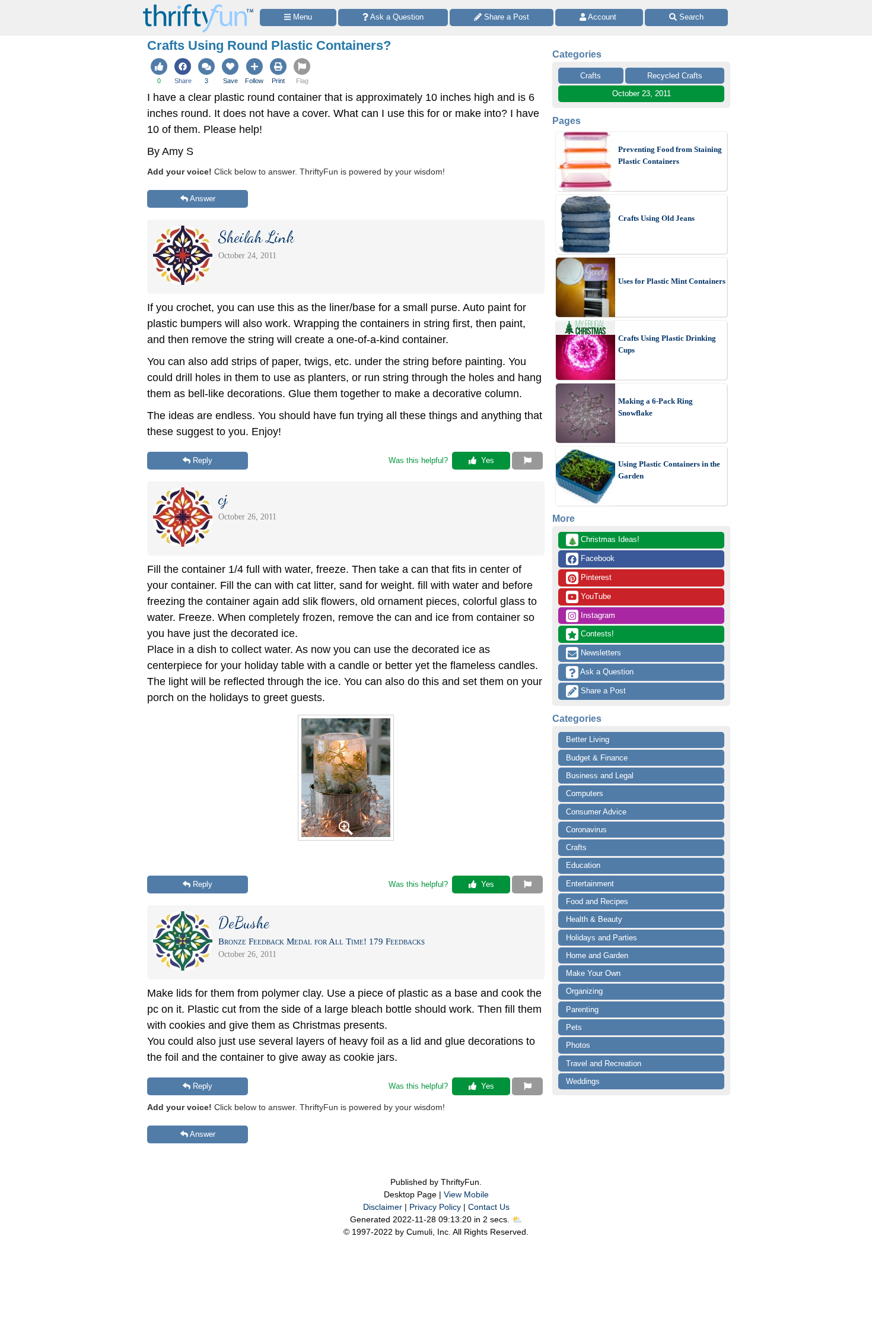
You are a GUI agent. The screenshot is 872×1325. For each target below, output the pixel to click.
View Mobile (466, 1194)
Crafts (590, 75)
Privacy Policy (435, 1207)
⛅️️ (517, 1219)
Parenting (582, 1009)
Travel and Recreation (603, 1063)
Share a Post (602, 690)
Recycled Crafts (674, 75)
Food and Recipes (597, 901)
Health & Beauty (594, 919)
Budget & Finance (597, 757)
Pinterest (595, 577)
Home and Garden (597, 955)
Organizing (584, 991)
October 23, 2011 (641, 93)
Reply (202, 460)
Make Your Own (593, 973)
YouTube (594, 596)
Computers (584, 793)
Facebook (596, 558)
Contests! (596, 633)
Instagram (596, 615)
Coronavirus (586, 829)
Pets (574, 1027)
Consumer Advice (596, 811)
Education (583, 865)
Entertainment (590, 883)
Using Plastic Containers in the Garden (669, 469)
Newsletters (599, 652)
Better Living (587, 739)
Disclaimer (382, 1207)
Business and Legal (600, 775)
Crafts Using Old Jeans (656, 218)
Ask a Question (606, 671)
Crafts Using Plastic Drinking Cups (667, 344)
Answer (202, 198)
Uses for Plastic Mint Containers (671, 281)
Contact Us (489, 1207)
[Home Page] (198, 7)
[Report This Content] (527, 461)
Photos (578, 1045)
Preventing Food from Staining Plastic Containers (670, 155)
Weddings (583, 1081)
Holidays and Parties (601, 937)
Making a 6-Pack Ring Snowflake (655, 407)
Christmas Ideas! (603, 540)
